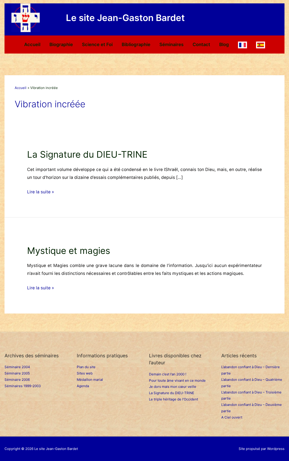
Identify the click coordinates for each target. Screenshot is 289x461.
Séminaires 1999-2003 (23, 386)
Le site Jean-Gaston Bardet (125, 17)
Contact (201, 44)
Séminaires (171, 44)
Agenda (83, 386)
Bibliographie (136, 44)
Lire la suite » (40, 191)
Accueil (32, 44)
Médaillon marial (90, 379)
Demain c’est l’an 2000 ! (167, 374)
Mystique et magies (68, 250)
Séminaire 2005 (17, 373)
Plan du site (86, 367)
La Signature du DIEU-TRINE (87, 154)
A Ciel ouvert (231, 417)
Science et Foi (97, 44)
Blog (224, 44)
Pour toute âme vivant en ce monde (177, 380)
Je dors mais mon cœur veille (172, 386)
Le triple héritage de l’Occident (173, 399)
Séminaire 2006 (17, 379)
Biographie (61, 44)
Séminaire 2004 (17, 367)
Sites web (85, 373)
